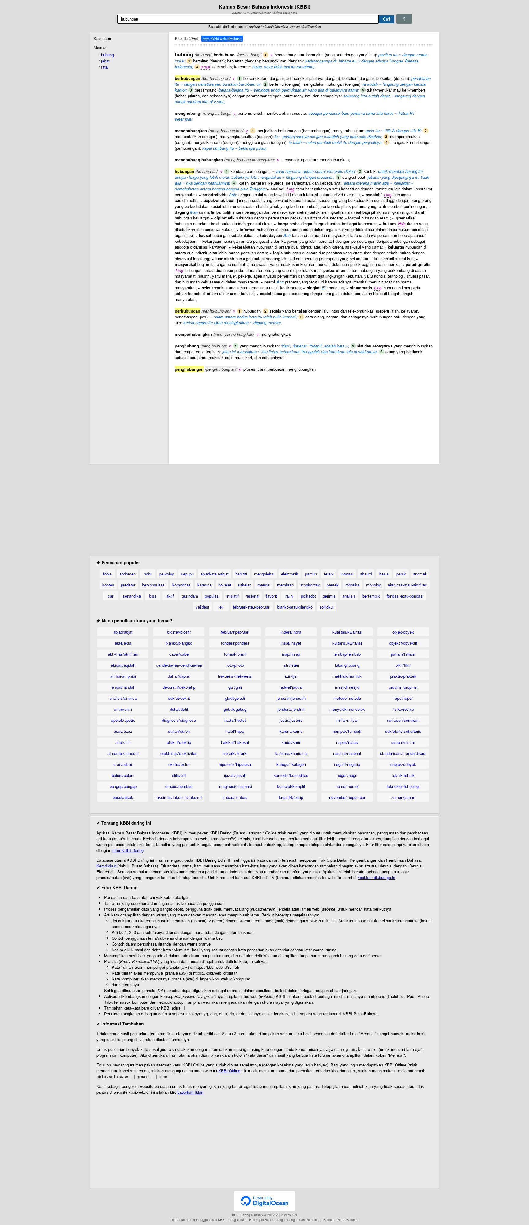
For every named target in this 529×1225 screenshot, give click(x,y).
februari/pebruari (235, 632)
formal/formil (235, 654)
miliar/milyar (347, 720)
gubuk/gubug (235, 709)
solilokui (326, 607)
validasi (202, 607)
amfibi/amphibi (123, 676)
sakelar (244, 585)
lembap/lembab (347, 654)
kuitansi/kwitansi (347, 643)
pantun (311, 574)
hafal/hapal (235, 731)
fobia (107, 574)
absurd (366, 574)
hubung (107, 55)
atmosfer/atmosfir (123, 753)
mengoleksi (264, 574)
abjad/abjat (123, 632)
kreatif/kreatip (291, 797)
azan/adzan (123, 764)
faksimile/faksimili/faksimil (179, 797)
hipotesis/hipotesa (235, 764)
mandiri (263, 585)
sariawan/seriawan (403, 720)
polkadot (308, 596)
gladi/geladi (235, 698)
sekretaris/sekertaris (403, 731)
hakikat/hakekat (235, 742)
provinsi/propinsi (403, 687)
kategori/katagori (291, 764)
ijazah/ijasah (235, 775)
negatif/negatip (347, 764)
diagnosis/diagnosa (179, 720)
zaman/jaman (403, 797)
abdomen (127, 574)
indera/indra (291, 632)
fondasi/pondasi (235, 643)
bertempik (371, 596)
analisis (349, 596)
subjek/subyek (403, 764)
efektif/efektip (179, 742)
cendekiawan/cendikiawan (179, 665)
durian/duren (179, 731)
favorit (271, 596)
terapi (329, 574)
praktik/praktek (403, 676)
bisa (152, 596)
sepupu (187, 574)
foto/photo (235, 665)
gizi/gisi (235, 687)
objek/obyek (403, 632)
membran (285, 585)
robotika (352, 585)
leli (221, 607)
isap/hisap (291, 654)
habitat (241, 574)
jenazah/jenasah (291, 698)
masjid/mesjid (347, 687)
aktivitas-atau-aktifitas (407, 585)
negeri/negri (347, 775)
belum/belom (123, 775)
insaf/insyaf (291, 643)
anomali (420, 574)
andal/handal (123, 687)
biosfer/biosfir (179, 632)
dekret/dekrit (179, 698)
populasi (212, 596)
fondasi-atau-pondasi (405, 596)
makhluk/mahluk (347, 676)
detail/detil (179, 709)
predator (128, 585)
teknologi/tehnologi (403, 786)
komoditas (181, 585)
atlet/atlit (123, 742)
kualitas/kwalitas (347, 632)
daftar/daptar (179, 676)
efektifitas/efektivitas (178, 753)
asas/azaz (123, 731)
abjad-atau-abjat (215, 574)
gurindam (190, 596)
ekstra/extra (178, 764)
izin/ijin (291, 676)
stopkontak (310, 585)
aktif (170, 596)
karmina (204, 585)
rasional (252, 596)
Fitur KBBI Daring (128, 850)
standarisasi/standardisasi (403, 753)
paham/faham (403, 654)
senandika (132, 596)
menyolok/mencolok (347, 709)
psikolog (166, 574)
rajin (289, 596)
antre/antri (123, 709)
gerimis (329, 596)
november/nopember (347, 797)
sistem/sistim (403, 742)
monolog (373, 585)
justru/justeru (291, 720)
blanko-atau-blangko (295, 607)
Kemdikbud (106, 866)
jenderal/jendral (291, 709)
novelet (224, 585)
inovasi (347, 574)
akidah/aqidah (123, 665)
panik (401, 574)
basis (384, 574)
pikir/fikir (403, 665)
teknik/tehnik (403, 775)
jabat (105, 61)
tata (104, 67)
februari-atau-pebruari (251, 607)
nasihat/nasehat (347, 753)
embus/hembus (179, 786)
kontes (108, 585)
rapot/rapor (403, 698)
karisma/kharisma (291, 753)
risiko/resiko (403, 709)
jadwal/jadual (291, 687)
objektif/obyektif (403, 643)
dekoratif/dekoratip (179, 687)
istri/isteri (291, 665)
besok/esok (123, 797)
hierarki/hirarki (235, 753)
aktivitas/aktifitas (123, 654)
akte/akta (123, 643)
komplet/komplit (291, 786)
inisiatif (232, 596)
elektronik (289, 574)
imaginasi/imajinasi (235, 786)
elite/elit (179, 775)
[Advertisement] (304, 415)
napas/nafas (347, 742)
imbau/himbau (235, 797)
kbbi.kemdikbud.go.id (376, 877)
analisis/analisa (123, 698)
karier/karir (291, 742)
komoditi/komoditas (291, 775)
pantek (333, 585)
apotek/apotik (123, 720)
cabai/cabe (179, 654)
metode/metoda (347, 698)
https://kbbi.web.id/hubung (222, 38)
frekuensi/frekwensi (235, 676)
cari (111, 596)
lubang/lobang (347, 665)
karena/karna (291, 731)
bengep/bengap (123, 786)
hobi (147, 574)
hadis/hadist (235, 720)
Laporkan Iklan (190, 1092)
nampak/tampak (347, 731)
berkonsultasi (154, 585)
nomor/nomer (347, 786)
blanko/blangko (179, 643)
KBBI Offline (229, 1070)
